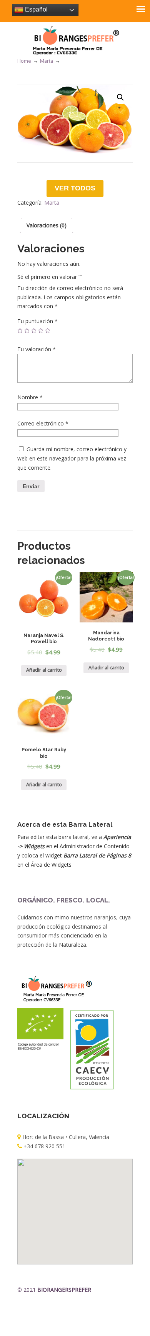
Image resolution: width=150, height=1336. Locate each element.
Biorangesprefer (75, 40)
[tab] (46, 225)
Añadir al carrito (44, 670)
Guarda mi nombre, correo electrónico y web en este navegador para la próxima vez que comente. (72, 458)
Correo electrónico (42, 423)
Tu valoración (36, 349)
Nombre (30, 397)
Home (24, 61)
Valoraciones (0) (47, 225)
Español (35, 9)
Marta (46, 61)
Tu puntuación (37, 321)
